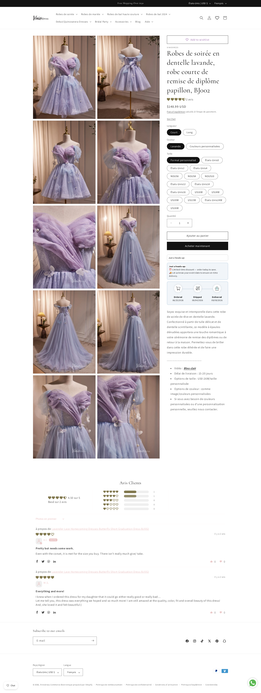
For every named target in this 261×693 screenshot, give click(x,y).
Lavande (176, 146)
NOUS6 (175, 176)
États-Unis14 (202, 184)
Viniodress (45, 685)
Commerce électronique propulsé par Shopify (71, 685)
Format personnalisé (183, 160)
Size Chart (171, 119)
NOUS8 (192, 176)
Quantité (171, 215)
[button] (66, 14)
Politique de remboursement (109, 684)
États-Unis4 (200, 168)
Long (190, 132)
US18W (216, 192)
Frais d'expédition (176, 112)
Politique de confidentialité (139, 684)
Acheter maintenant (197, 246)
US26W (175, 208)
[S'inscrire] (93, 640)
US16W (199, 192)
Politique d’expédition (191, 684)
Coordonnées (211, 684)
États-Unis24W (213, 200)
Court (174, 132)
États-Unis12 (178, 184)
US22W (192, 200)
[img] (45, 534)
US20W (175, 200)
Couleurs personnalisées (205, 146)
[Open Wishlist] (217, 18)
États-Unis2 (177, 168)
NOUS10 (209, 176)
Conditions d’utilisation (166, 684)
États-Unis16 (178, 192)
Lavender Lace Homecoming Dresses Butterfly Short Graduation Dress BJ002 (100, 529)
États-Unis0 (212, 160)
